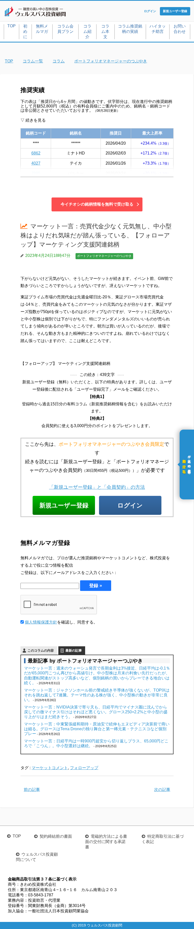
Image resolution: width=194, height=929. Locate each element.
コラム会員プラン (65, 29)
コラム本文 (105, 31)
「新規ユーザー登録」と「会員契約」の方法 (97, 487)
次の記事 (162, 789)
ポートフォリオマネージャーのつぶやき (104, 256)
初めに (25, 31)
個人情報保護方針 (41, 622)
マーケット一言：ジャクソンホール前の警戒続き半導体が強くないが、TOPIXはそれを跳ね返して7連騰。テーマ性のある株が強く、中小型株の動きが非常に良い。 (96, 695)
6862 (35, 153)
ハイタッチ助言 (158, 29)
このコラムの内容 (41, 650)
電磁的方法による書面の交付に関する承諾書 (106, 841)
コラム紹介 (87, 31)
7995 (35, 173)
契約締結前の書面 (56, 836)
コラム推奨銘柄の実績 (130, 29)
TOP (11, 26)
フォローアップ (84, 768)
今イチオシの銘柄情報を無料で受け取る (97, 204)
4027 (35, 163)
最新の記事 (73, 650)
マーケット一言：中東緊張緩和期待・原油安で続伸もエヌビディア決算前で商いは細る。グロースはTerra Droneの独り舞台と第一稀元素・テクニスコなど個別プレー (96, 729)
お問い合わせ (180, 29)
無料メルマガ (42, 29)
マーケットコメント (50, 768)
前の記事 (32, 789)
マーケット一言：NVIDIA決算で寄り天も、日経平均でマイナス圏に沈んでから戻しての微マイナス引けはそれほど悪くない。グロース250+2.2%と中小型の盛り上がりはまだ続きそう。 (95, 712)
